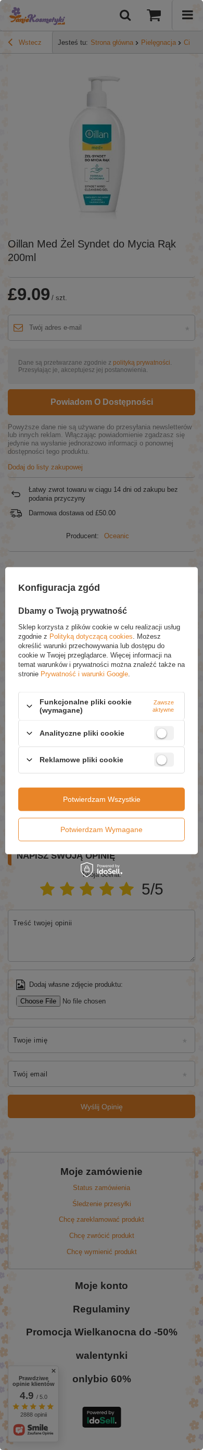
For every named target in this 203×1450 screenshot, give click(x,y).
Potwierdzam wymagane (101, 829)
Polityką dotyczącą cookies (91, 636)
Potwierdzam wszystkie (102, 799)
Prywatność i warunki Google (84, 674)
